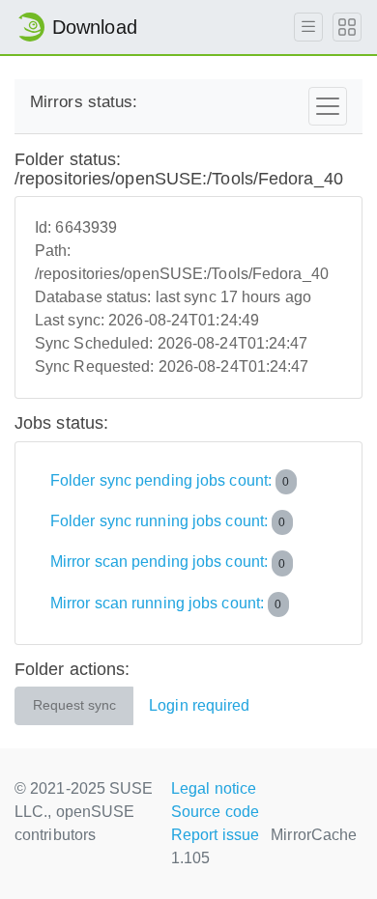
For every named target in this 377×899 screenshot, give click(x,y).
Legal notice (213, 788)
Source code (215, 811)
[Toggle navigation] (327, 106)
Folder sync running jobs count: (168, 521)
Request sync (74, 705)
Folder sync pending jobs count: (170, 480)
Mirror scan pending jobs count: (168, 562)
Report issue (215, 835)
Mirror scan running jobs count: (166, 603)
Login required (199, 705)
